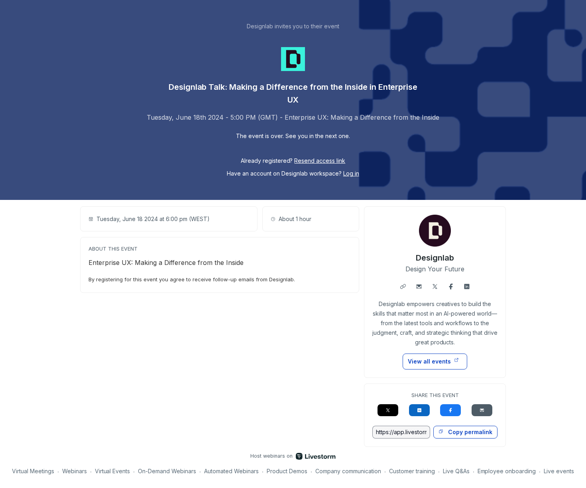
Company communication (348, 471)
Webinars (74, 471)
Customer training (412, 471)
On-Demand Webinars (167, 471)
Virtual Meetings (33, 471)
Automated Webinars (231, 471)
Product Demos (287, 471)
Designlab (435, 258)
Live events (559, 471)
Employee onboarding (507, 471)
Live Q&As (456, 471)
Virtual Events (112, 471)
